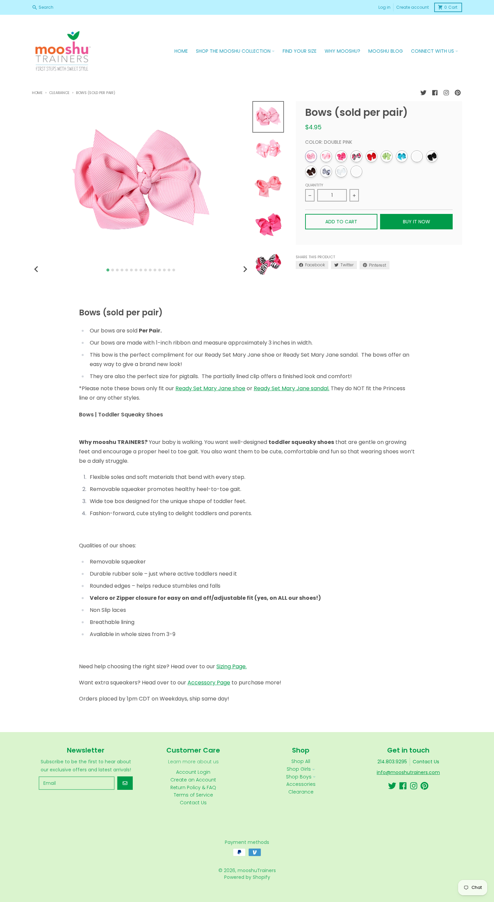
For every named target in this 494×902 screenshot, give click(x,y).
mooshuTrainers (257, 870)
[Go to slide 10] (150, 270)
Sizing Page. (231, 666)
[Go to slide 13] (164, 270)
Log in (384, 7)
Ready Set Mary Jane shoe (210, 388)
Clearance (59, 92)
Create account (412, 7)
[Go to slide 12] (159, 270)
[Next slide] (245, 269)
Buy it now (416, 221)
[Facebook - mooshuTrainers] (434, 92)
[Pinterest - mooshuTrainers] (457, 92)
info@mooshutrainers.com (408, 772)
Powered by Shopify (247, 877)
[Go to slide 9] (145, 270)
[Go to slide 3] (117, 270)
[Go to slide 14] (169, 270)
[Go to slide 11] (155, 270)
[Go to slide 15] (173, 270)
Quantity (314, 185)
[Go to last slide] (36, 269)
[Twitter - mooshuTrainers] (423, 92)
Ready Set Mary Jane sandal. (291, 388)
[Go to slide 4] (122, 270)
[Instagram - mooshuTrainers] (446, 92)
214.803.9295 (392, 761)
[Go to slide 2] (112, 270)
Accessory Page (209, 682)
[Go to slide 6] (131, 270)
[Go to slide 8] (140, 270)
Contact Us (426, 761)
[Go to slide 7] (136, 270)
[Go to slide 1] (107, 270)
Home (37, 92)
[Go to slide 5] (126, 270)
